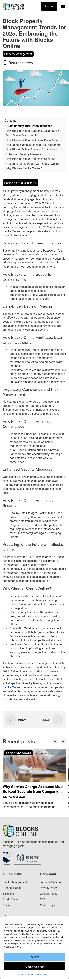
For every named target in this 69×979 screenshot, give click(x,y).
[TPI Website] (6, 858)
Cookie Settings (34, 966)
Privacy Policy (41, 974)
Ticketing (8, 894)
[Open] (63, 6)
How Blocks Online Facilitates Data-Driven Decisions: (35, 140)
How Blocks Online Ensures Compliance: (32, 149)
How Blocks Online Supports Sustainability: (33, 131)
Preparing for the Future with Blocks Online (32, 164)
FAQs (43, 899)
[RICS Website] (27, 858)
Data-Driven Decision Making (24, 135)
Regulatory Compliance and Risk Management (35, 145)
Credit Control (11, 899)
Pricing (7, 905)
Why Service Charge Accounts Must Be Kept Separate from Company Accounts (33, 791)
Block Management (15, 882)
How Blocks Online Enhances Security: (30, 159)
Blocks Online (11, 687)
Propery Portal (12, 888)
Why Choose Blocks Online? (24, 168)
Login (49, 6)
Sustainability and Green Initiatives (29, 126)
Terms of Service (50, 882)
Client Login (47, 905)
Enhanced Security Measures (24, 154)
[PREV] (11, 719)
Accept (34, 957)
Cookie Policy (26, 974)
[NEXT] (58, 719)
